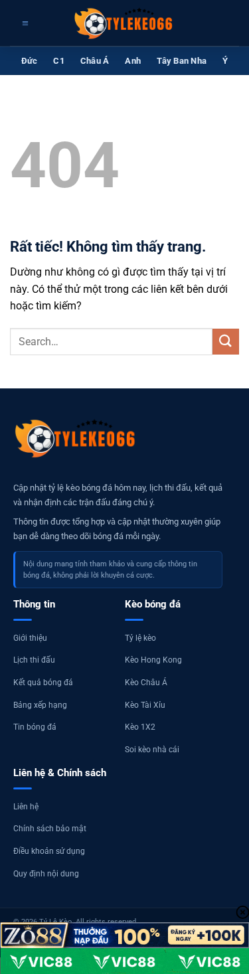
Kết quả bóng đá (43, 682)
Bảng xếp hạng (40, 705)
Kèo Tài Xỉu (145, 705)
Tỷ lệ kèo (140, 638)
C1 (58, 61)
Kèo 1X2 (140, 727)
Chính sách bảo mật (49, 828)
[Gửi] (225, 342)
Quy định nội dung (46, 873)
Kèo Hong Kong (153, 660)
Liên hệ (26, 806)
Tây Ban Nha (182, 61)
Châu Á (95, 61)
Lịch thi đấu (34, 660)
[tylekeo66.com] (124, 23)
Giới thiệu (30, 638)
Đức (29, 61)
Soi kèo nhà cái (152, 749)
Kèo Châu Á (146, 682)
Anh (133, 61)
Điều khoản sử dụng (49, 851)
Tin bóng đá (34, 727)
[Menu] (24, 23)
